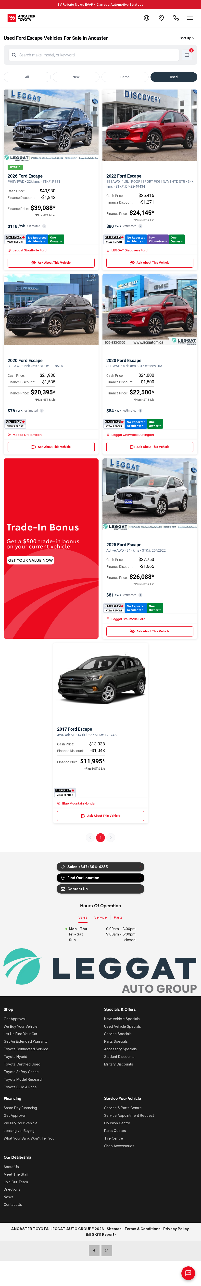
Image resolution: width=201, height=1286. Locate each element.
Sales (83, 917)
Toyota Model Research (23, 1079)
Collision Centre (117, 1123)
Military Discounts (118, 1064)
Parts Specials (116, 1041)
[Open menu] (190, 18)
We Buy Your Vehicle (21, 1026)
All (27, 77)
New (76, 77)
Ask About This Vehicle (54, 262)
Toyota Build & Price (20, 1087)
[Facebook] (94, 1250)
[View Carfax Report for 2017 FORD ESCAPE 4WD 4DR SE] (65, 792)
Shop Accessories (119, 1146)
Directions (12, 1189)
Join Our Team (16, 1182)
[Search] (14, 55)
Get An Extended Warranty (26, 1041)
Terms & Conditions (143, 1229)
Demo (124, 77)
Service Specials (118, 1034)
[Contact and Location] (161, 18)
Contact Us (13, 1204)
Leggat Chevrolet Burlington (133, 435)
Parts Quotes (115, 1131)
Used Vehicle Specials (122, 1026)
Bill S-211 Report (100, 1234)
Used (174, 77)
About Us (11, 1167)
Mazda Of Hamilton (27, 435)
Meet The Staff (16, 1174)
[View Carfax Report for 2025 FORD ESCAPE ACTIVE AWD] (133, 608)
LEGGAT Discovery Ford (130, 250)
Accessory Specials (120, 1049)
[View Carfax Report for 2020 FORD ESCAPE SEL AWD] (15, 424)
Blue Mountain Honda (78, 803)
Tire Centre (113, 1138)
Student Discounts (119, 1056)
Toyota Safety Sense (21, 1072)
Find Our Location (83, 878)
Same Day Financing (20, 1108)
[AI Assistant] (188, 1273)
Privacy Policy (176, 1229)
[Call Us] (176, 18)
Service (100, 917)
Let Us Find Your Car (20, 1034)
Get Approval (14, 1019)
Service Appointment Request (129, 1115)
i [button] (44, 226)
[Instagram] (107, 1250)
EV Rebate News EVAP (100, 4)
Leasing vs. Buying (19, 1131)
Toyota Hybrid (15, 1056)
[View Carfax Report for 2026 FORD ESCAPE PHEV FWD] (34, 239)
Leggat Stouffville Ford (30, 250)
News (8, 1197)
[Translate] (146, 18)
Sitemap (114, 1229)
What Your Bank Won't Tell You (29, 1138)
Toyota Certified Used (22, 1064)
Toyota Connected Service (26, 1049)
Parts (118, 917)
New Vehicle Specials (122, 1019)
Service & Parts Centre (123, 1108)
